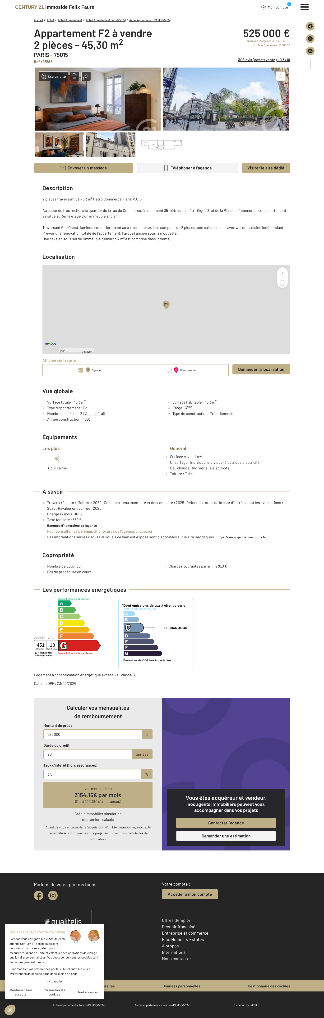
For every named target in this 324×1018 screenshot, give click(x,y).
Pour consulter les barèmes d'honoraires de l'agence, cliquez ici (99, 531)
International (174, 952)
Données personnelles (181, 986)
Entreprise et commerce (185, 933)
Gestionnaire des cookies (269, 986)
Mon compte (278, 7)
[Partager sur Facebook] (310, 26)
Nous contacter (176, 958)
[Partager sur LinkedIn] (310, 51)
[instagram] (53, 895)
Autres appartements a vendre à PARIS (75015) (162, 1005)
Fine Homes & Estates (183, 939)
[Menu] (305, 6)
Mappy (88, 351)
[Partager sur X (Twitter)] (310, 38)
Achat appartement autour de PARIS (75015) (78, 1005)
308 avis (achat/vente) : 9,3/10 (264, 59)
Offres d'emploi (176, 920)
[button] (74, 76)
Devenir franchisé (178, 926)
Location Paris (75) (245, 1005)
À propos (170, 945)
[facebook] (38, 895)
